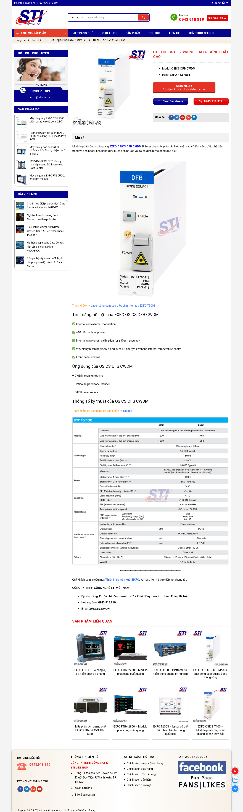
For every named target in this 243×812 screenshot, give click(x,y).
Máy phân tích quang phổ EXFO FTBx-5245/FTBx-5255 (90, 730)
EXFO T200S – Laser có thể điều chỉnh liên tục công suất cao (170, 730)
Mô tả (79, 138)
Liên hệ (174, 33)
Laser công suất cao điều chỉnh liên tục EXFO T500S (123, 305)
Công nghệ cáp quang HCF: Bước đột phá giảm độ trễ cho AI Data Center (45, 262)
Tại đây (127, 411)
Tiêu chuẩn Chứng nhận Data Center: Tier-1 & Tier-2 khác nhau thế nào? (45, 231)
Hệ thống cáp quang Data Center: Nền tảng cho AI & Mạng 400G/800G (45, 246)
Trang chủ (20, 40)
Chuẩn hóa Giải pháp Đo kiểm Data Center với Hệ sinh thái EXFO (46, 205)
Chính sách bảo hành (139, 779)
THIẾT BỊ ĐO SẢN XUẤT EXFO (109, 40)
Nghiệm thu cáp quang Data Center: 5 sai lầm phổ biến (42, 217)
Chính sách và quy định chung (145, 763)
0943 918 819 (41, 91)
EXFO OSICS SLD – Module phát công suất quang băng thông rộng (210, 673)
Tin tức (154, 33)
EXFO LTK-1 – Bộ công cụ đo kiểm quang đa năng (90, 671)
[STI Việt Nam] (38, 17)
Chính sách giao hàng (140, 768)
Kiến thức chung (201, 33)
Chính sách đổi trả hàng (141, 774)
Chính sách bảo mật (139, 785)
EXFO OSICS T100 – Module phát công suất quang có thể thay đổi (210, 730)
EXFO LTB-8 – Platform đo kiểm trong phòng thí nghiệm (170, 671)
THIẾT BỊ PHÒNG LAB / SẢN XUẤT (68, 40)
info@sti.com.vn (41, 97)
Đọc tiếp (81, 660)
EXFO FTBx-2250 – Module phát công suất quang (130, 671)
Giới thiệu (109, 33)
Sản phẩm (133, 33)
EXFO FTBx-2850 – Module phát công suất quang (130, 728)
